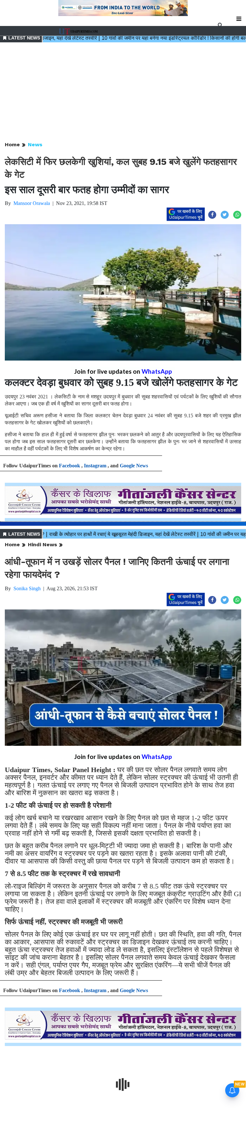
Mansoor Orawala (31, 203)
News (35, 144)
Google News (134, 465)
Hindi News (42, 544)
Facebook (69, 465)
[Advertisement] (123, 92)
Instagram (95, 465)
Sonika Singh (27, 588)
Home (12, 144)
